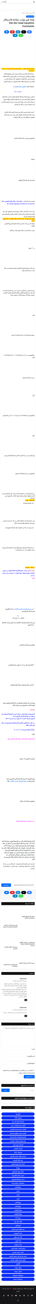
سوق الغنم (18, 1187)
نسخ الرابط (6, 885)
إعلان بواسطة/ (23, 1111)
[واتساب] (20, 35)
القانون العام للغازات (19, 86)
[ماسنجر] (6, 31)
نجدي (18, 1194)
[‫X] (23, 31)
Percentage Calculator (18, 1183)
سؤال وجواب (18, 1267)
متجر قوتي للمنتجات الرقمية (18, 1141)
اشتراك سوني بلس (18, 1145)
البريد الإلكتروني (31, 1056)
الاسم (33, 1049)
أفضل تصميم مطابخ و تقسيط (18, 1133)
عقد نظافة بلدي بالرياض (18, 1229)
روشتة (18, 1168)
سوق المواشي (18, 1210)
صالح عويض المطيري (18, 1171)
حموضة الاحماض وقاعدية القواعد (27, 963)
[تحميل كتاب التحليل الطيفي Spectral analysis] (27, 911)
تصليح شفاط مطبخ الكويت (18, 1248)
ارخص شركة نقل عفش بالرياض (18, 1256)
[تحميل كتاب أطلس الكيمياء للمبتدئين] (9, 937)
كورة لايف (18, 1225)
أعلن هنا (18, 1114)
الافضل (18, 1264)
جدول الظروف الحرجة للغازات (22, 609)
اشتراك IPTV (18, 1152)
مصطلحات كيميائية (18, 1275)
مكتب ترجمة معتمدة (18, 1252)
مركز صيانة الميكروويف (18, 1179)
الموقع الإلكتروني (31, 1063)
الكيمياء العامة (25, 13)
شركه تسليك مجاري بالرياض (18, 1156)
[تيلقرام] (15, 35)
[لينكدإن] (18, 31)
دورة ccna (18, 1217)
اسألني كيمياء (18, 1271)
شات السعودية (18, 1233)
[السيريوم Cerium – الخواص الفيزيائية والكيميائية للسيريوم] (9, 915)
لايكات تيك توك (18, 1221)
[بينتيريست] (12, 31)
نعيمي (18, 1191)
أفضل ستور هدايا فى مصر (18, 1125)
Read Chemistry (18, 1279)
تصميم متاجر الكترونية (18, 1175)
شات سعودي (18, 1244)
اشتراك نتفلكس (18, 1148)
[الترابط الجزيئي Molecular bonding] (9, 957)
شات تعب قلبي (18, 1237)
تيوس (18, 1198)
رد (25, 1000)
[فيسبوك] (29, 31)
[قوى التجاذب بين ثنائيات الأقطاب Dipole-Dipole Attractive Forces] (27, 935)
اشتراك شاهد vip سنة (18, 1121)
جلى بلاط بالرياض (18, 1160)
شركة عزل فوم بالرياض (18, 1164)
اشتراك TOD (18, 1118)
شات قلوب (18, 1241)
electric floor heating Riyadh (18, 1137)
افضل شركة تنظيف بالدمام (18, 1260)
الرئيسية (31, 13)
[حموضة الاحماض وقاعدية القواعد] (27, 956)
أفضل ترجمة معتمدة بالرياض (18, 1129)
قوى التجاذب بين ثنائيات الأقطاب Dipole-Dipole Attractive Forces (27, 944)
